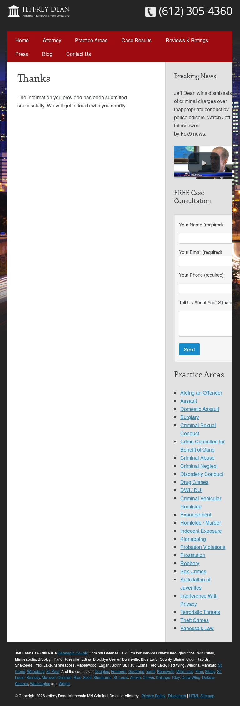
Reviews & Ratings (187, 40)
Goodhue (136, 671)
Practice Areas (91, 40)
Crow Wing (191, 677)
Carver (148, 677)
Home (22, 40)
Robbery (189, 563)
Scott (87, 677)
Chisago (163, 677)
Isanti (150, 671)
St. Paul (52, 671)
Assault (188, 400)
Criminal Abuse (197, 457)
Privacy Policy (153, 695)
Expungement (195, 514)
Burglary (189, 417)
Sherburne (102, 677)
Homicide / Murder (200, 522)
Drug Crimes (194, 482)
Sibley (210, 671)
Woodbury (35, 671)
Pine (199, 671)
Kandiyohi (165, 671)
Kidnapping (193, 538)
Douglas (102, 671)
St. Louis (120, 677)
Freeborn (119, 671)
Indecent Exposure (201, 530)
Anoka (135, 677)
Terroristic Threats (200, 611)
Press (21, 53)
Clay (176, 677)
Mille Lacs (184, 671)
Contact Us (78, 53)
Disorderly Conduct (201, 473)
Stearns (21, 683)
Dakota (208, 677)
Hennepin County (73, 652)
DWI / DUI (191, 490)
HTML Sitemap (201, 695)
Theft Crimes (194, 620)
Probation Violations (202, 546)
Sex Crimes (193, 571)
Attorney (52, 40)
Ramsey (33, 677)
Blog (47, 53)
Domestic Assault (199, 408)
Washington (40, 683)
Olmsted (65, 677)
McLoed (49, 677)
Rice (77, 677)
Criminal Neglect (199, 465)
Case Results (137, 40)
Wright (64, 683)
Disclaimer (177, 695)
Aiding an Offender (201, 392)
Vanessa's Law (197, 628)
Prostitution (192, 555)
